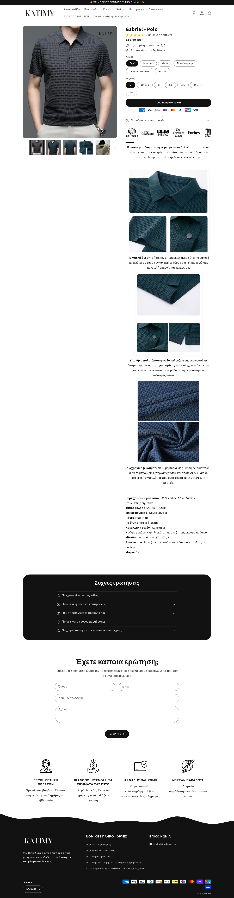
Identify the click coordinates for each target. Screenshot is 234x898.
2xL (171, 85)
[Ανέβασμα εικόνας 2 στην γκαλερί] (53, 147)
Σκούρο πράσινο (140, 71)
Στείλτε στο (117, 734)
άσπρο (162, 71)
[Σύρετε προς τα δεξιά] (114, 147)
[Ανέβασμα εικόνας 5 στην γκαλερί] (102, 147)
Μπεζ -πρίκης (185, 63)
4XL (196, 85)
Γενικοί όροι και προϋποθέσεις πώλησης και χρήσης (116, 868)
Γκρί (132, 63)
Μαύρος (148, 63)
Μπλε (165, 63)
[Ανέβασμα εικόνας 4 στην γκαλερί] (86, 147)
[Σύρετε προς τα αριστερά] (26, 147)
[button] (194, 13)
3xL (183, 85)
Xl (159, 85)
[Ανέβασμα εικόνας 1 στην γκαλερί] (37, 147)
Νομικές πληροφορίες (98, 844)
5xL (131, 92)
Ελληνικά (31, 888)
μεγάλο (144, 85)
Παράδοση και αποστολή (100, 850)
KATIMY (207, 894)
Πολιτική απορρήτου (98, 856)
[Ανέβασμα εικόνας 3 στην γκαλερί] (70, 147)
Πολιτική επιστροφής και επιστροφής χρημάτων (113, 862)
